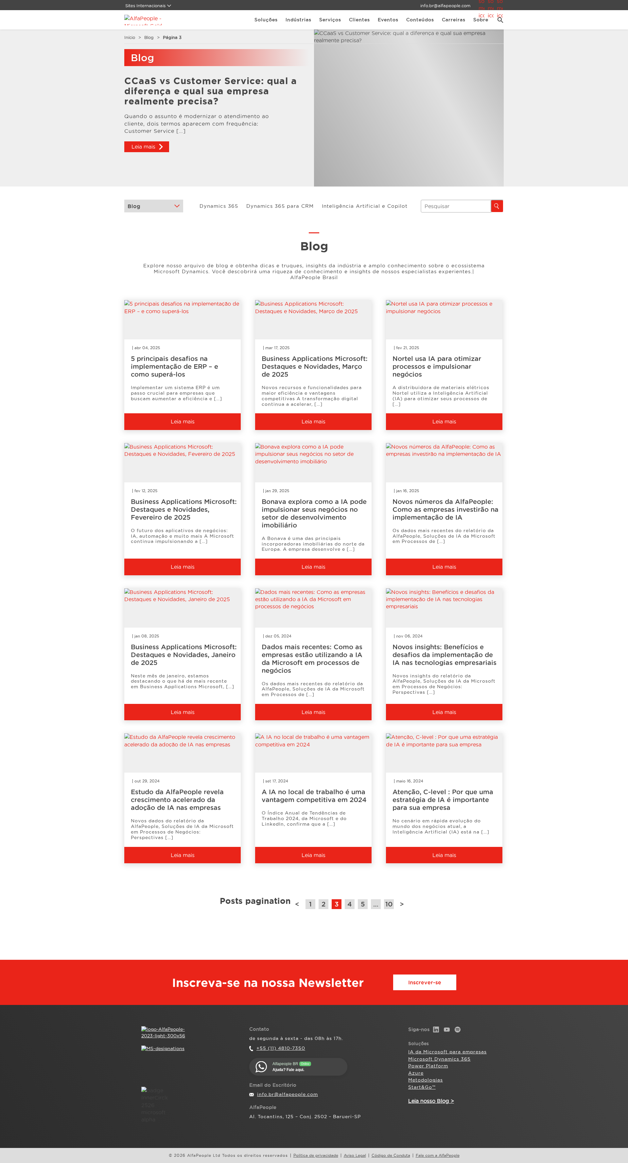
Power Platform (428, 1065)
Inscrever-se (424, 982)
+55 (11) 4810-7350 (280, 1048)
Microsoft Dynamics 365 (439, 1059)
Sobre (480, 19)
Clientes (359, 19)
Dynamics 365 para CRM (280, 206)
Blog (149, 37)
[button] (498, 20)
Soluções (266, 19)
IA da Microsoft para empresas (447, 1051)
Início (129, 37)
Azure (416, 1073)
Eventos (388, 19)
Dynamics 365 (219, 206)
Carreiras (453, 19)
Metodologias (425, 1079)
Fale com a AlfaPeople (438, 1155)
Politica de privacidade (315, 1155)
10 (388, 904)
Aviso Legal (355, 1155)
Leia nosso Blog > (431, 1101)
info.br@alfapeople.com (445, 5)
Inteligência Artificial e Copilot (365, 206)
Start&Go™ (422, 1087)
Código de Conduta (391, 1155)
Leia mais (143, 147)
